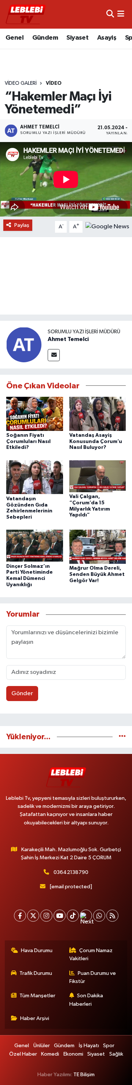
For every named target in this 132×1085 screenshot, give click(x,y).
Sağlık (116, 1054)
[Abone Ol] (107, 227)
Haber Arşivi (34, 1018)
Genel (14, 38)
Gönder (22, 693)
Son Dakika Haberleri (86, 999)
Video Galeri (21, 83)
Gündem (45, 38)
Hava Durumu (36, 950)
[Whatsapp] (99, 916)
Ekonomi (73, 1054)
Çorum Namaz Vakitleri (91, 954)
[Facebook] (20, 916)
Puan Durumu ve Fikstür (92, 977)
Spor (108, 1045)
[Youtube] (60, 916)
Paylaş (21, 225)
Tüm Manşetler (37, 995)
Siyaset (77, 38)
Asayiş (106, 38)
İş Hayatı (89, 1045)
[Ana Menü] (120, 14)
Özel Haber (23, 1054)
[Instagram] (46, 916)
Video (54, 83)
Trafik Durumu (35, 973)
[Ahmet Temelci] (23, 344)
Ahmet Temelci (68, 339)
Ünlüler (41, 1045)
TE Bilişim (84, 1074)
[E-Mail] (54, 355)
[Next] (86, 916)
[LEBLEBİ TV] (26, 14)
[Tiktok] (73, 916)
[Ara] (110, 14)
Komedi (50, 1054)
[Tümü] (122, 737)
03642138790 (71, 872)
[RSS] (112, 916)
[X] (33, 916)
